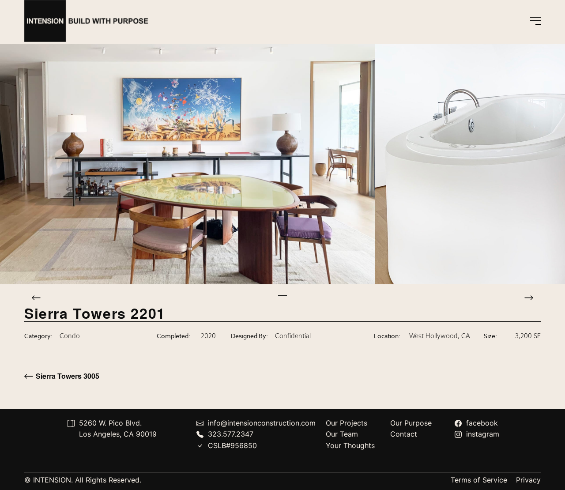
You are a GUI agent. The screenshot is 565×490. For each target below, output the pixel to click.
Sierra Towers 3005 (67, 376)
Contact (403, 434)
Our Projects (346, 422)
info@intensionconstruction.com (262, 422)
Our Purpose (411, 422)
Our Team (342, 434)
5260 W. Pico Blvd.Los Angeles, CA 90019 (118, 428)
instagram (482, 434)
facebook (482, 422)
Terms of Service (479, 479)
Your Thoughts (350, 445)
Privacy (528, 479)
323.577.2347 (230, 434)
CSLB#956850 (232, 445)
